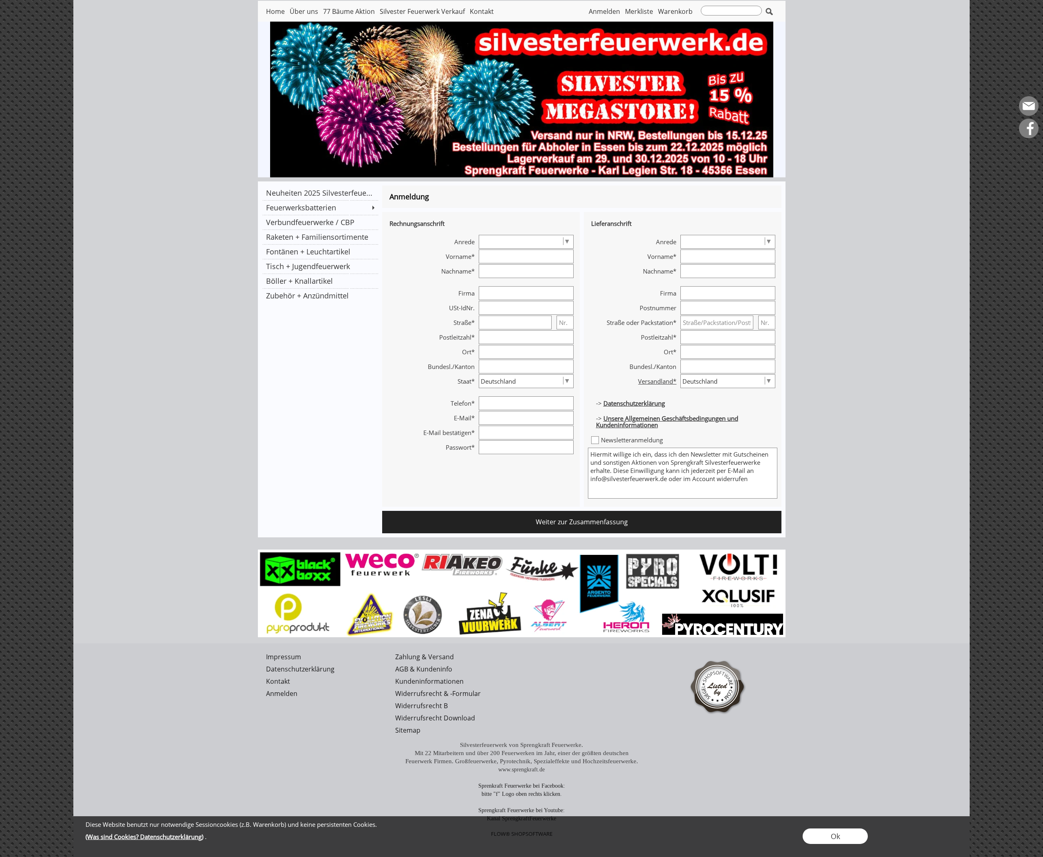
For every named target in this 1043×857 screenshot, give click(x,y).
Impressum (283, 656)
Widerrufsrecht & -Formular (438, 693)
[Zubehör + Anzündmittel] (320, 295)
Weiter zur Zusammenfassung (582, 521)
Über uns (304, 11)
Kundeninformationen (429, 681)
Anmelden (604, 11)
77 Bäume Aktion (349, 11)
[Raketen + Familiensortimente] (320, 237)
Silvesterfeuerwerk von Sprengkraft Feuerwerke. (521, 745)
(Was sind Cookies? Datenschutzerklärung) (144, 837)
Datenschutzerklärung (300, 669)
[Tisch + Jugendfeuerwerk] (320, 266)
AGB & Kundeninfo (423, 669)
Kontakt (482, 11)
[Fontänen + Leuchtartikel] (320, 251)
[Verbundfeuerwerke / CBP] (320, 222)
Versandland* (657, 381)
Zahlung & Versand (424, 656)
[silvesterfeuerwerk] (522, 553)
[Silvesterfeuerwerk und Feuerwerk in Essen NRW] (521, 25)
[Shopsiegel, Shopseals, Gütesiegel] (718, 654)
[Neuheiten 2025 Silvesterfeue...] (320, 193)
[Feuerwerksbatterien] (320, 207)
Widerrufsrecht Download (435, 717)
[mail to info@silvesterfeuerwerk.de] (1029, 106)
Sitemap (407, 730)
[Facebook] (1029, 128)
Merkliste (639, 11)
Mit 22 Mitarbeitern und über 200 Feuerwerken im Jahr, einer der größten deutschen (522, 753)
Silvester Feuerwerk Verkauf (422, 11)
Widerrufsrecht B (421, 705)
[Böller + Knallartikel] (320, 281)
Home (275, 11)
